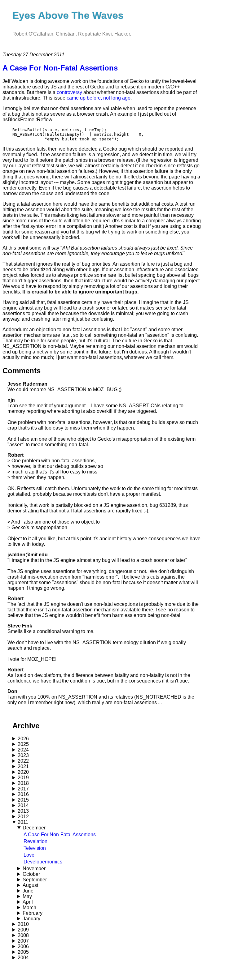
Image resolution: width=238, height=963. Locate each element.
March (29, 907)
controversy (69, 92)
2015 (23, 799)
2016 (23, 794)
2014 (23, 805)
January (31, 918)
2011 (23, 822)
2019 (23, 777)
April (28, 902)
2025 (23, 744)
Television (35, 848)
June (28, 890)
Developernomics (43, 861)
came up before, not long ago (98, 98)
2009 (23, 929)
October (31, 874)
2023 (23, 755)
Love (29, 855)
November (34, 868)
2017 (23, 788)
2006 (23, 946)
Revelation (35, 841)
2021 (23, 766)
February (32, 913)
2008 (23, 935)
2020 (23, 772)
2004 (23, 957)
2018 (23, 783)
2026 (23, 738)
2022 (23, 761)
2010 (23, 924)
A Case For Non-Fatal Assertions (60, 834)
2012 (23, 816)
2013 (23, 811)
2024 (23, 749)
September (35, 879)
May (27, 896)
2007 (23, 941)
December (34, 827)
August (30, 885)
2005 (23, 952)
